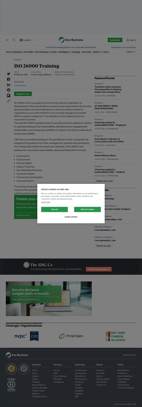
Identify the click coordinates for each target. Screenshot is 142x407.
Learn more (45, 202)
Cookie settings (71, 217)
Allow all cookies (87, 209)
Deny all (54, 209)
